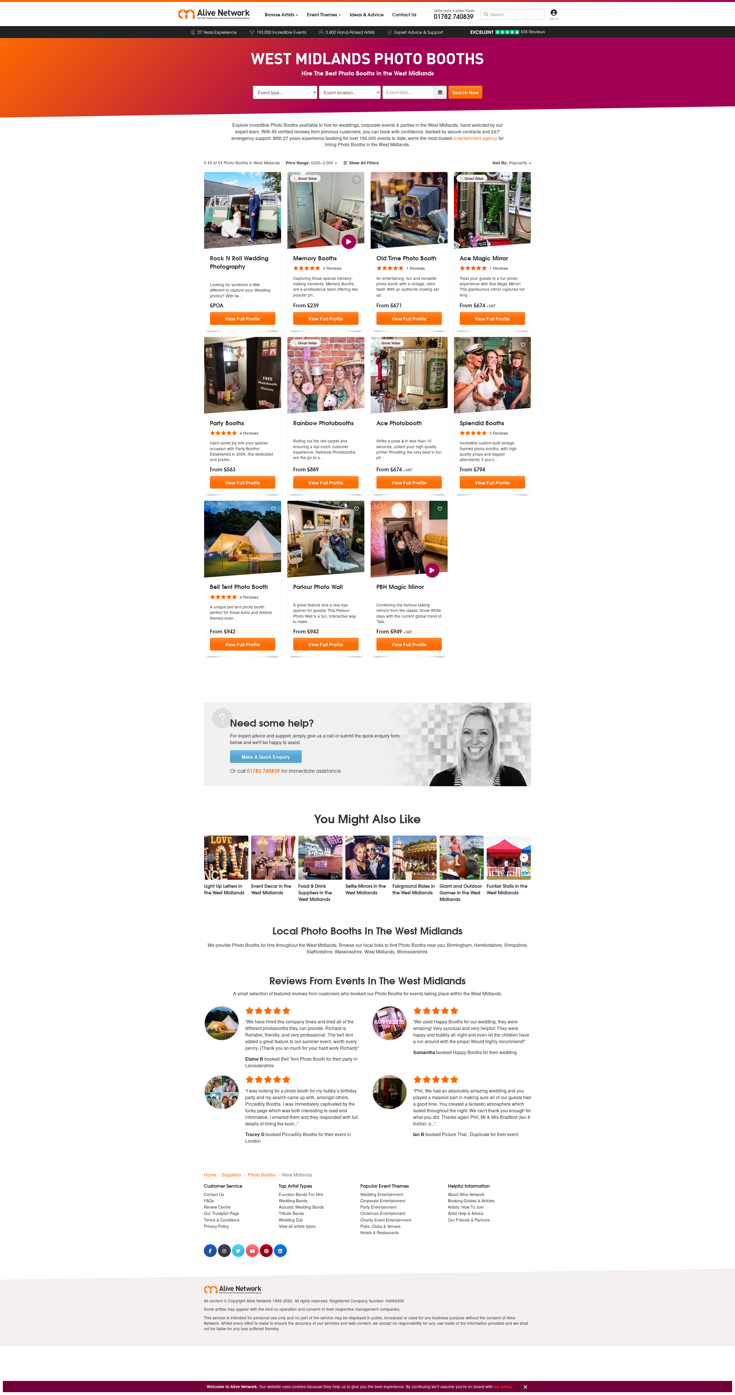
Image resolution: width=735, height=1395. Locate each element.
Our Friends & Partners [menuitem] (469, 1220)
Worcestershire (412, 951)
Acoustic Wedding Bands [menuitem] (301, 1207)
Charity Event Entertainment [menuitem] (385, 1220)
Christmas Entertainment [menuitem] (382, 1213)
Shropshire (515, 945)
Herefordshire (488, 945)
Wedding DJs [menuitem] (291, 1220)
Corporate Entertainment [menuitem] (382, 1200)
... (240, 295)
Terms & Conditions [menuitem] (221, 1220)
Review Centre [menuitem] (217, 1207)
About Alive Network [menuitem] (466, 1194)
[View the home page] (214, 14)
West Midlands (379, 951)
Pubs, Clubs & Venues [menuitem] (380, 1226)
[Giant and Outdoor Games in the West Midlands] (462, 858)
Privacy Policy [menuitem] (216, 1226)
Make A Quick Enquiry (266, 757)
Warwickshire (348, 951)
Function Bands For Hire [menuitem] (301, 1194)
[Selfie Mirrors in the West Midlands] (367, 858)
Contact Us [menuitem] (214, 1194)
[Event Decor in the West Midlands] (273, 858)
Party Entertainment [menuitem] (378, 1207)
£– (309, 162)
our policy (502, 1386)
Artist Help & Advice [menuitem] (465, 1213)
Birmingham (459, 945)
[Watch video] (349, 241)
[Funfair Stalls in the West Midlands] (509, 858)
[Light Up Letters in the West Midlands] (226, 858)
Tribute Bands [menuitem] (291, 1213)
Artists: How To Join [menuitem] (466, 1207)
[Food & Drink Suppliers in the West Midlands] (320, 858)
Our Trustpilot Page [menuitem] (221, 1213)
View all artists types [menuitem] (297, 1226)
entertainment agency (475, 138)
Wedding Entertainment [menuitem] (381, 1194)
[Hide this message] (525, 1387)
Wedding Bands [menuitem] (293, 1200)
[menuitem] (281, 14)
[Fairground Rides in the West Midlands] (414, 858)
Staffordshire (319, 951)
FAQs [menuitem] (209, 1200)
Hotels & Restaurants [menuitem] (379, 1232)
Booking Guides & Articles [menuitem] (471, 1200)
